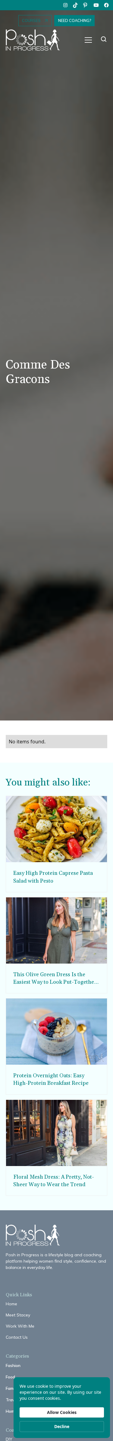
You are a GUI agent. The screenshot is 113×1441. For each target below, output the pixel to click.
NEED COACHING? (74, 20)
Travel (12, 1399)
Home (11, 1304)
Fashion (13, 1365)
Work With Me (20, 1326)
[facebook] (106, 5)
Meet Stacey (18, 1315)
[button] (88, 40)
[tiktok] (75, 5)
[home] (36, 40)
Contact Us (17, 1337)
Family (12, 1388)
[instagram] (65, 5)
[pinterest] (86, 5)
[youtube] (96, 5)
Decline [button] (61, 1426)
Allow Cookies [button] (62, 1412)
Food (10, 1377)
